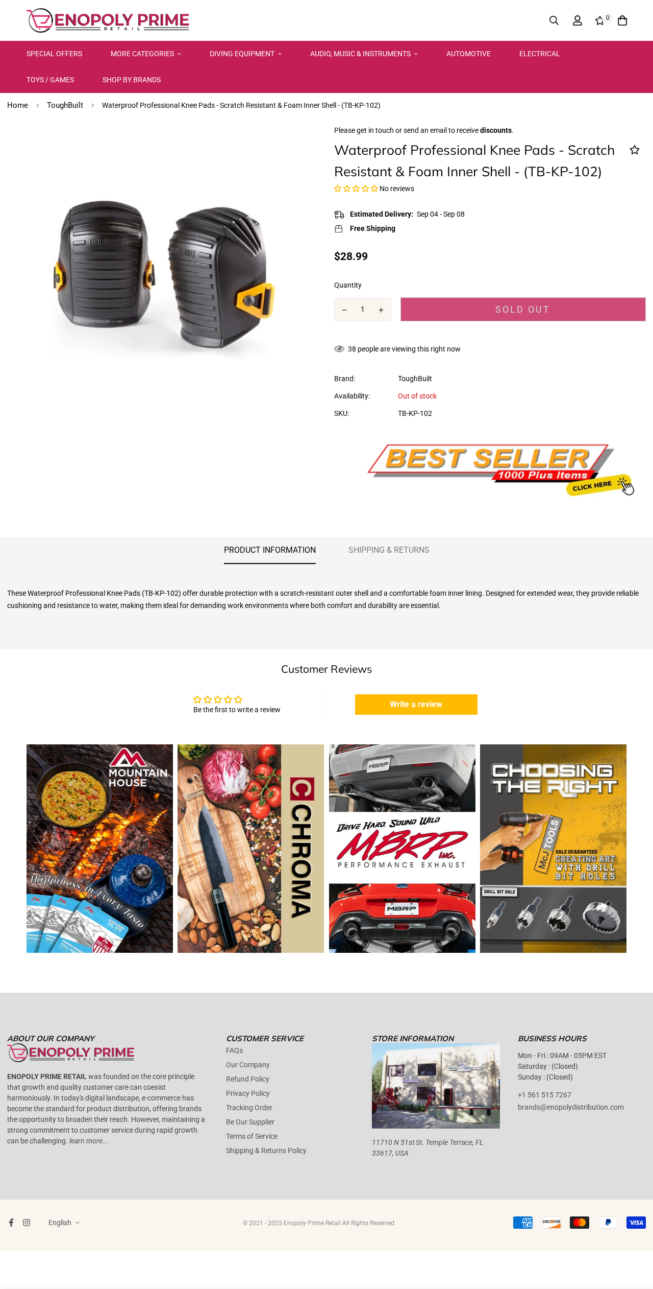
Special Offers (54, 54)
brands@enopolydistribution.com (571, 1107)
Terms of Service (252, 1136)
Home (17, 105)
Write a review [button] (416, 704)
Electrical (539, 54)
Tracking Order (249, 1108)
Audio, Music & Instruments (360, 54)
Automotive (468, 54)
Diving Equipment (242, 54)
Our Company (248, 1065)
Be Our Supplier (250, 1122)
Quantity (348, 285)
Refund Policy (247, 1079)
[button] (357, 188)
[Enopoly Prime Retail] (108, 20)
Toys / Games (50, 80)
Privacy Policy (248, 1093)
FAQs (234, 1050)
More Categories (142, 54)
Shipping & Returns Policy (266, 1150)
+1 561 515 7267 (544, 1095)
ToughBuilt (65, 105)
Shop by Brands (132, 80)
